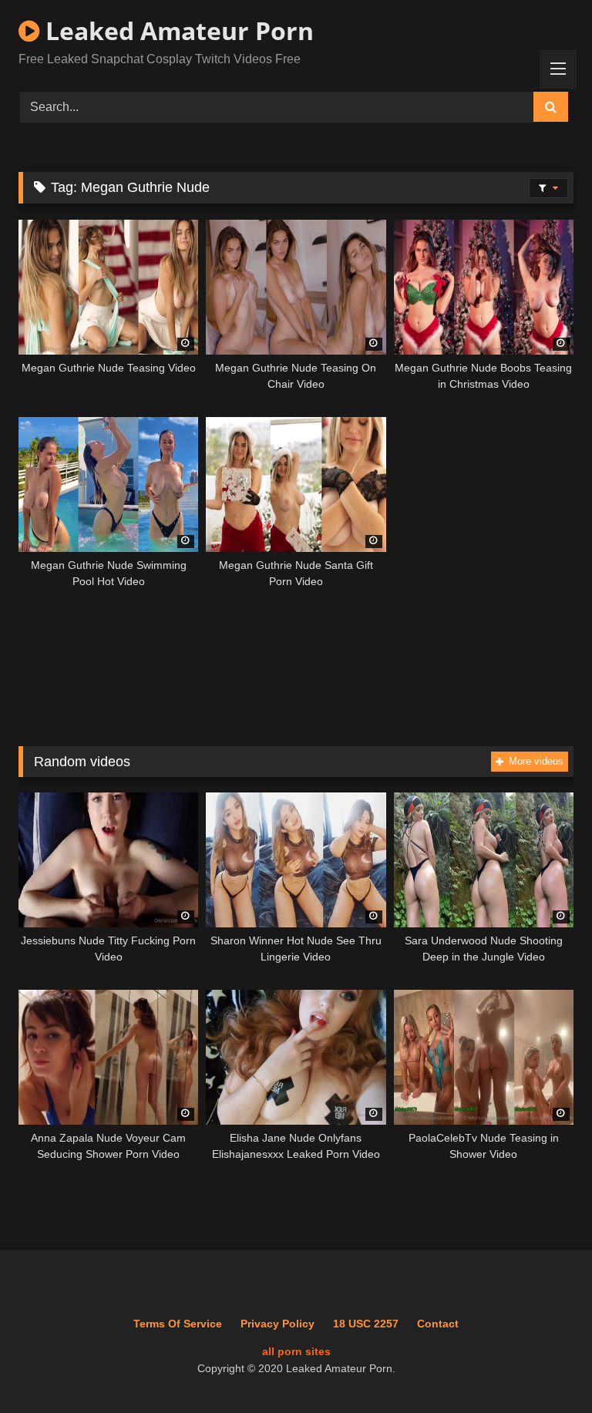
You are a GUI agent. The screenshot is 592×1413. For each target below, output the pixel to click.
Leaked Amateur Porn (176, 30)
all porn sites (296, 1351)
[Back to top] (544, 1367)
